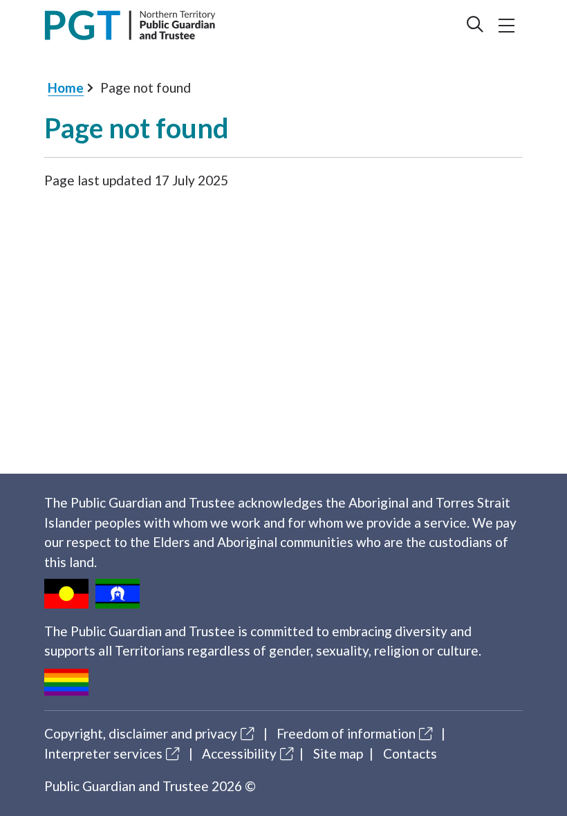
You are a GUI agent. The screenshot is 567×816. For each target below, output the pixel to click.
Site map (338, 753)
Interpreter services (103, 753)
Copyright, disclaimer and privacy (140, 733)
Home (66, 87)
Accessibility (239, 753)
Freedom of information (346, 733)
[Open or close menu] (507, 25)
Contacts (410, 753)
